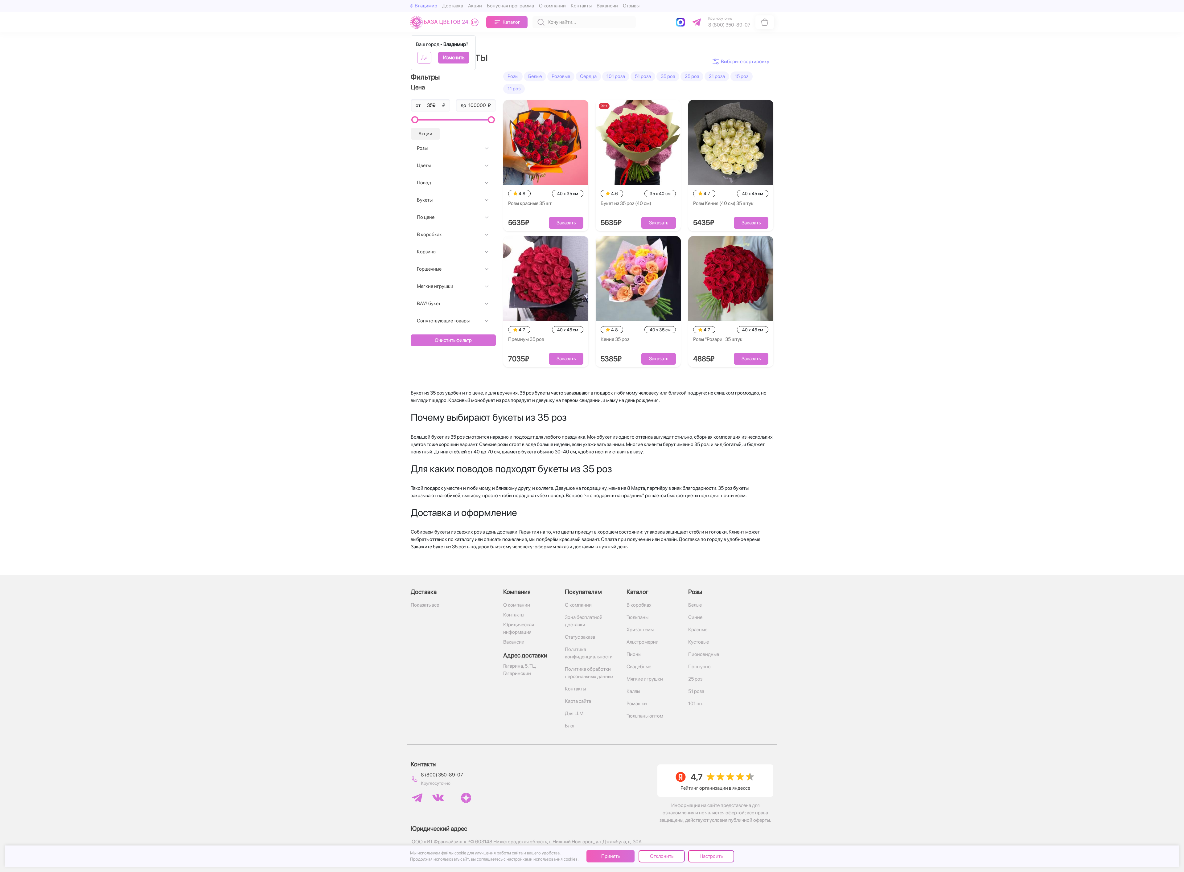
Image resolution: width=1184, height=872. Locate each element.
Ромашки (637, 703)
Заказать (566, 223)
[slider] (414, 119)
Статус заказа (580, 637)
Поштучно (699, 666)
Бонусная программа (510, 6)
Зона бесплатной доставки (583, 621)
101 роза (615, 76)
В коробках (429, 234)
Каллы (633, 691)
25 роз (692, 76)
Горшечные (429, 269)
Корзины (426, 252)
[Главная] (445, 22)
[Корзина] (764, 22)
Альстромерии (643, 642)
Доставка (452, 6)
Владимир (426, 6)
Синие (695, 617)
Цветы (424, 165)
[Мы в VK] (438, 797)
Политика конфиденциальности (589, 653)
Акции (475, 6)
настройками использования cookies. (543, 859)
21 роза (717, 76)
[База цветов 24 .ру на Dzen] (466, 798)
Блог (570, 726)
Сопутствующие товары (443, 321)
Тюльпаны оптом (645, 716)
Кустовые (698, 642)
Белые (535, 76)
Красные (697, 630)
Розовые (561, 76)
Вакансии (607, 6)
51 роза (643, 76)
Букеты (425, 200)
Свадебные (639, 666)
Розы (422, 148)
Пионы (634, 654)
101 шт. (695, 703)
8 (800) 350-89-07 (442, 775)
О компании (552, 6)
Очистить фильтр (453, 340)
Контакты (581, 6)
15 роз (741, 76)
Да (424, 57)
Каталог (511, 22)
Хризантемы (640, 630)
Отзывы (631, 6)
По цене (425, 217)
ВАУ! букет (429, 303)
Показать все (425, 605)
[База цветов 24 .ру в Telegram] (417, 798)
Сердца (588, 76)
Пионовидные (703, 654)
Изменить (453, 57)
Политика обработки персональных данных (589, 672)
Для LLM (574, 713)
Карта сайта (578, 701)
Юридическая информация (518, 628)
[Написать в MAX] (681, 22)
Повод (424, 183)
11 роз (514, 89)
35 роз (668, 76)
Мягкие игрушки (435, 286)
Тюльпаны (637, 617)
